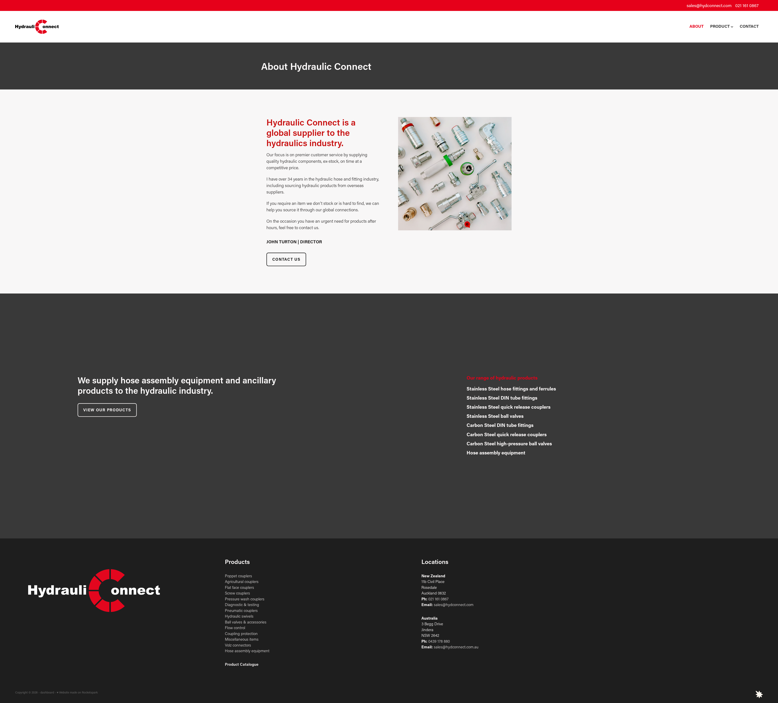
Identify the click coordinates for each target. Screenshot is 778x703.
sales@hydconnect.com (709, 5)
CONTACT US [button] (286, 259)
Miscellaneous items (242, 639)
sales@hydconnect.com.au (456, 646)
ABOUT (696, 26)
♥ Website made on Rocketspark (77, 692)
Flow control (235, 627)
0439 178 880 (439, 641)
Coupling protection (241, 633)
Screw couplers (237, 593)
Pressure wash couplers (244, 598)
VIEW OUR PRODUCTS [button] (107, 409)
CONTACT (749, 26)
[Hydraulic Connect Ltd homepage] (90, 27)
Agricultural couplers (242, 581)
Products (237, 562)
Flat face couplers (239, 587)
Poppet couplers (238, 575)
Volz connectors (238, 645)
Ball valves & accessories (245, 621)
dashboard (47, 692)
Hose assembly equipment (247, 650)
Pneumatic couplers (241, 610)
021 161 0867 (438, 598)
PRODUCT (720, 26)
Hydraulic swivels (239, 616)
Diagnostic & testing (242, 604)
